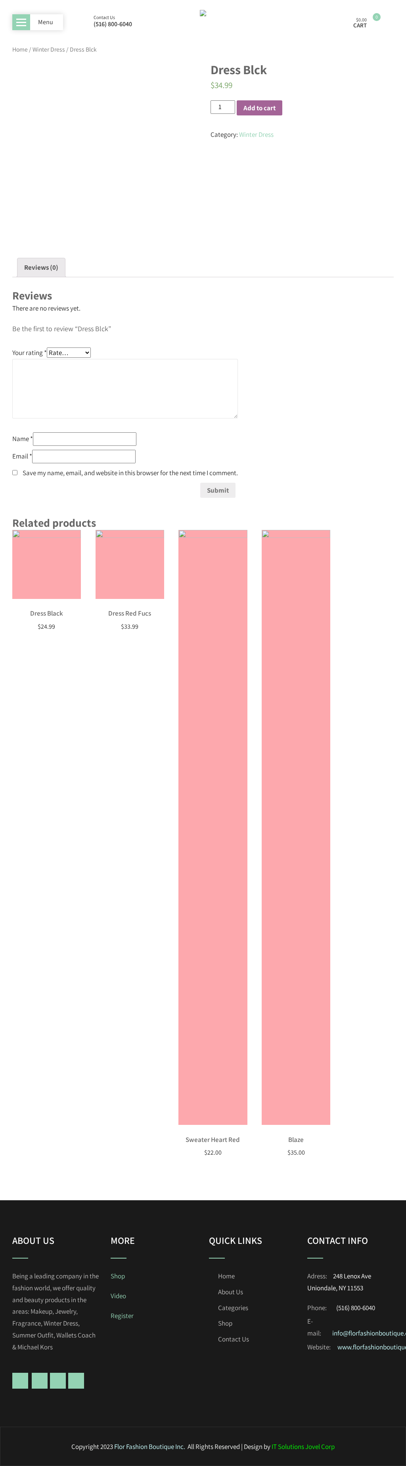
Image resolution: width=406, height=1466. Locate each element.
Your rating (29, 352)
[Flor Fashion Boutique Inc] (203, 20)
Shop (118, 1276)
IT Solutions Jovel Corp (303, 1446)
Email (22, 456)
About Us (230, 1292)
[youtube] (76, 1381)
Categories (233, 1307)
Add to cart (259, 108)
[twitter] (40, 1381)
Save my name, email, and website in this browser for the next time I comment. (130, 472)
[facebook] (20, 1381)
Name (22, 438)
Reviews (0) (41, 267)
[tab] (41, 267)
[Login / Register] (337, 22)
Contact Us (233, 1339)
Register (122, 1315)
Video (118, 1295)
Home (20, 49)
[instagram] (58, 1381)
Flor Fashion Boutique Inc (149, 1446)
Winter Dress (49, 49)
